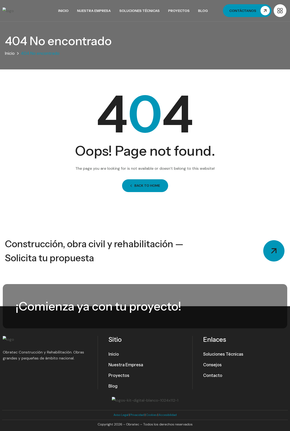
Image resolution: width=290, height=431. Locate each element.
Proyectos (179, 11)
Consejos (212, 364)
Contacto (212, 375)
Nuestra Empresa (94, 11)
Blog (203, 11)
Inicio (63, 11)
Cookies (151, 415)
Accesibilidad (168, 415)
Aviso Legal (121, 415)
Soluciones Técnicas (139, 11)
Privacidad (137, 415)
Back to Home (147, 185)
